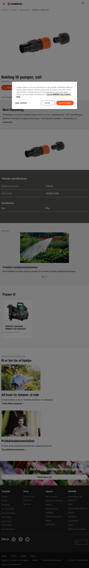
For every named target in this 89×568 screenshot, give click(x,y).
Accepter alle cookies (65, 103)
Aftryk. (18, 97)
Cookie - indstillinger (21, 103)
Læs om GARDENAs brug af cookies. (59, 94)
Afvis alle (47, 103)
